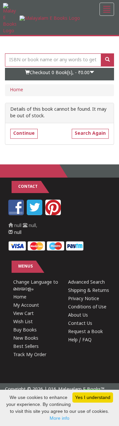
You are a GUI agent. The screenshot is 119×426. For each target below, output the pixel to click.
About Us (78, 315)
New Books (25, 338)
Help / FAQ (80, 340)
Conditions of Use (87, 307)
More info (59, 418)
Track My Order (29, 355)
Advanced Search (86, 282)
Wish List (23, 322)
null (17, 233)
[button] (59, 74)
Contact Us (80, 324)
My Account (26, 305)
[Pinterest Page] (53, 214)
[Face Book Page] (16, 214)
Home (16, 90)
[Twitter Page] (35, 214)
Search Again (90, 133)
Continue (24, 133)
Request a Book (85, 332)
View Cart (23, 314)
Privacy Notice (83, 299)
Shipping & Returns (88, 291)
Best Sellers (26, 347)
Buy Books (25, 330)
